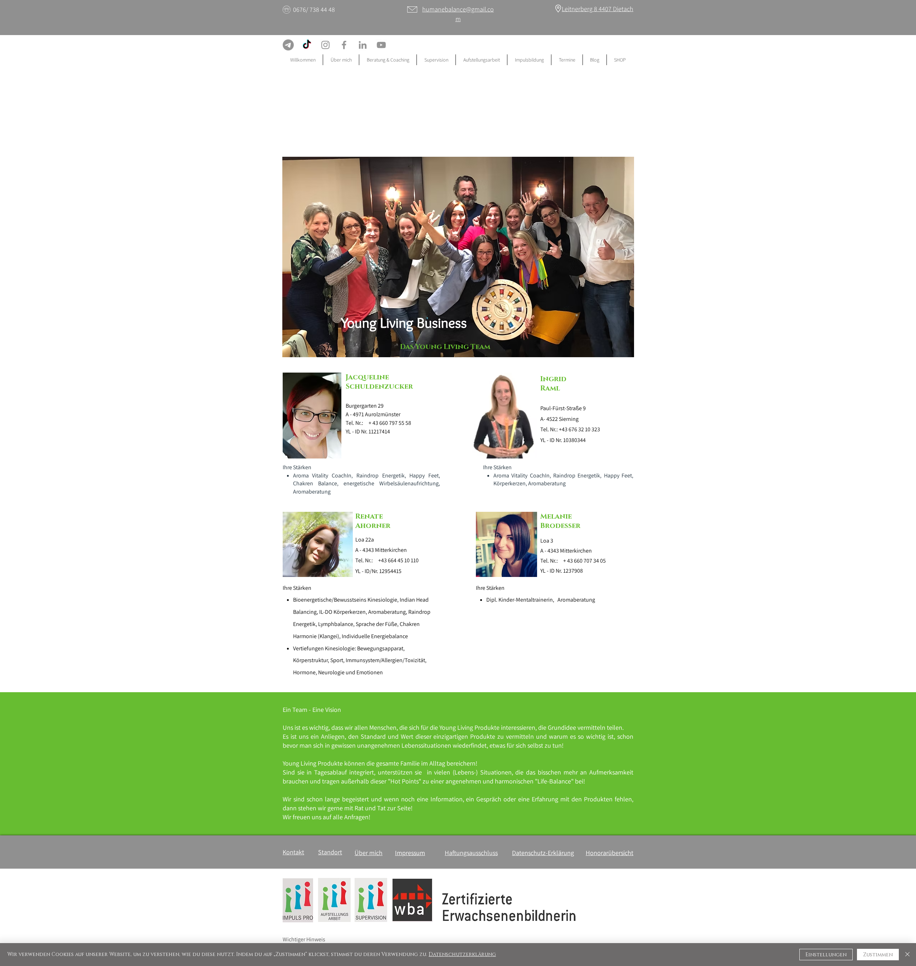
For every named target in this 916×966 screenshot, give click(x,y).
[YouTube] (381, 44)
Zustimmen (878, 954)
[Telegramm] (288, 44)
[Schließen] (907, 954)
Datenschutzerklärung (462, 954)
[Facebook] (344, 44)
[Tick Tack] (306, 44)
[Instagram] (325, 44)
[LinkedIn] (362, 44)
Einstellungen (826, 954)
